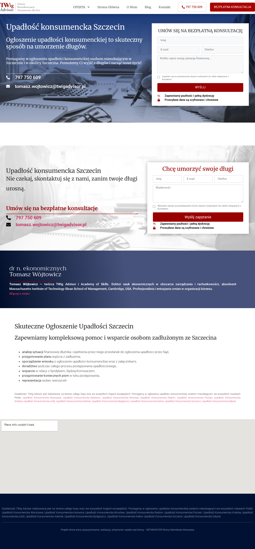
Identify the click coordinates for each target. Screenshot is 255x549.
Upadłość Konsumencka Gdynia (219, 401)
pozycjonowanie (90, 529)
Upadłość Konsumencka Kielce (147, 401)
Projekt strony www (71, 529)
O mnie (132, 7)
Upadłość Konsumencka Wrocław (120, 397)
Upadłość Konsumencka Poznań (194, 397)
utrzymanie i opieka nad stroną (127, 529)
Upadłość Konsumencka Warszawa (42, 397)
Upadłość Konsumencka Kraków (222, 512)
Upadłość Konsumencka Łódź (39, 401)
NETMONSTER (154, 529)
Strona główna (108, 7)
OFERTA (79, 7)
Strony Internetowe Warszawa (178, 529)
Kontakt (164, 7)
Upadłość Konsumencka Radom (157, 397)
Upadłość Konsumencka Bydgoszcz (111, 401)
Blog (148, 7)
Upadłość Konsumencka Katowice (81, 397)
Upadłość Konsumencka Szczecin (183, 401)
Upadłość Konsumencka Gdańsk (73, 401)
